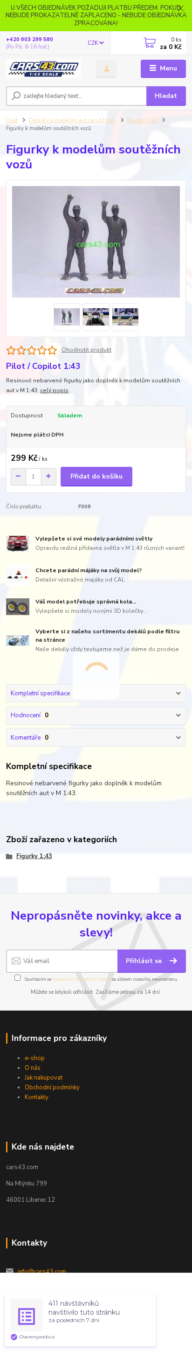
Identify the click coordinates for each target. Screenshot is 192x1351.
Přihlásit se (145, 960)
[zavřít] (180, 9)
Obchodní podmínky (52, 1087)
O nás (33, 1068)
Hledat (166, 95)
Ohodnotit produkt (86, 349)
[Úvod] (43, 68)
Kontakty (36, 1097)
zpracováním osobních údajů (81, 979)
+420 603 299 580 (29, 39)
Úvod (12, 120)
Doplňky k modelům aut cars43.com (72, 120)
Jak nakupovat (43, 1078)
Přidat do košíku (96, 476)
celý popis (54, 390)
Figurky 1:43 (142, 120)
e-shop (35, 1058)
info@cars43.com (42, 1272)
